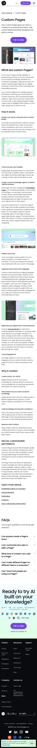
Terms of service (9, 724)
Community (17, 667)
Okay (32, 743)
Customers (17, 653)
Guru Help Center (28, 649)
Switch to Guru (6, 702)
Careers (4, 686)
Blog (15, 672)
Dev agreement (21, 724)
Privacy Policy (6, 745)
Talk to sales (25, 3)
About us (4, 691)
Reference (17, 658)
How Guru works (5, 654)
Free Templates (7, 707)
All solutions (5, 668)
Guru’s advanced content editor (13, 504)
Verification (5, 496)
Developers (17, 663)
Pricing (4, 649)
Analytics (5, 500)
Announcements (7, 492)
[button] (33, 3)
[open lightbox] (18, 55)
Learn (15, 649)
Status (27, 654)
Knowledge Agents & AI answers (13, 489)
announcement (13, 329)
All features (5, 664)
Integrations (5, 659)
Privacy (30, 724)
